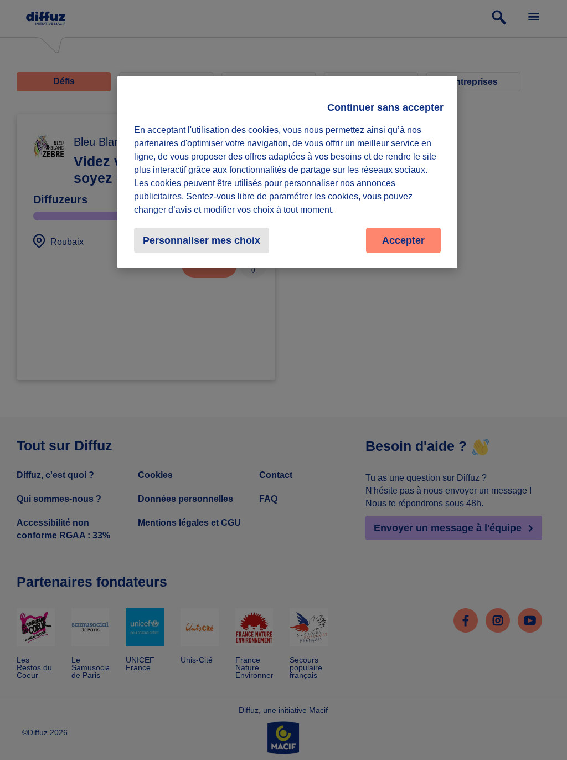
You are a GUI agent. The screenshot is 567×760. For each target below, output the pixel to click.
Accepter (403, 240)
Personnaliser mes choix (201, 240)
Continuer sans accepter (385, 107)
